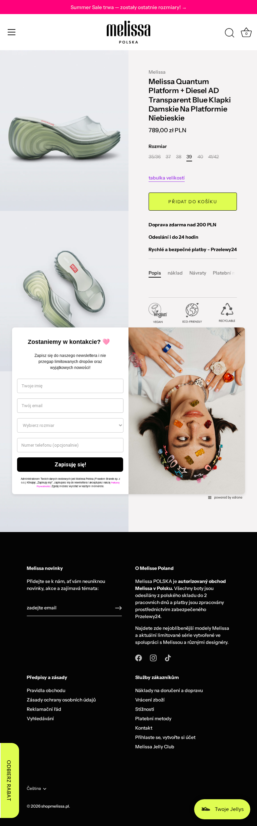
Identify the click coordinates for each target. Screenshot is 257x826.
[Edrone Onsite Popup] (128, 413)
